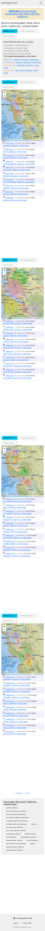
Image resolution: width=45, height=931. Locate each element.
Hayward (6, 360)
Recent (9, 31)
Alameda (19, 62)
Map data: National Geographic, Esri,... (23, 140)
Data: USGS (27, 923)
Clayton (6, 526)
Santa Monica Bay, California (14, 850)
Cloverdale (21, 65)
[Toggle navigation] (41, 3)
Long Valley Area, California (28, 837)
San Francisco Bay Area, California (16, 811)
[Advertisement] (22, 229)
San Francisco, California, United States (17, 817)
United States (34, 60)
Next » (27, 793)
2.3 (12, 62)
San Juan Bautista (9, 164)
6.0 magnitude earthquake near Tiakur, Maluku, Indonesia (22, 13)
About (15, 923)
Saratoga (6, 188)
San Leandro (8, 348)
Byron (5, 507)
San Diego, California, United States (16, 824)
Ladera (5, 200)
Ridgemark (7, 170)
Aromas (6, 532)
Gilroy (5, 152)
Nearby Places (8, 36)
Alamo (5, 703)
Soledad (6, 544)
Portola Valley (8, 323)
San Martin (7, 691)
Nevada (29, 70)
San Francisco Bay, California (14, 827)
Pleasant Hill (7, 538)
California (24, 60)
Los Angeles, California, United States (17, 821)
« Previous (19, 793)
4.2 (14, 65)
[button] (19, 100)
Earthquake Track (9, 3)
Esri (42, 140)
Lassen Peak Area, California (14, 840)
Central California (11, 837)
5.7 (12, 70)
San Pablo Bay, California (13, 834)
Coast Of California (32, 840)
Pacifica (6, 158)
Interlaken (7, 697)
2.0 (10, 60)
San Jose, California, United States (16, 814)
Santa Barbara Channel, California (16, 843)
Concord (6, 342)
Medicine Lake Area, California (15, 847)
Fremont (6, 716)
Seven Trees (7, 354)
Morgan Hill (7, 520)
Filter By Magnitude (28, 31)
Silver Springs (20, 70)
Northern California (12, 808)
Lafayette (16, 60)
